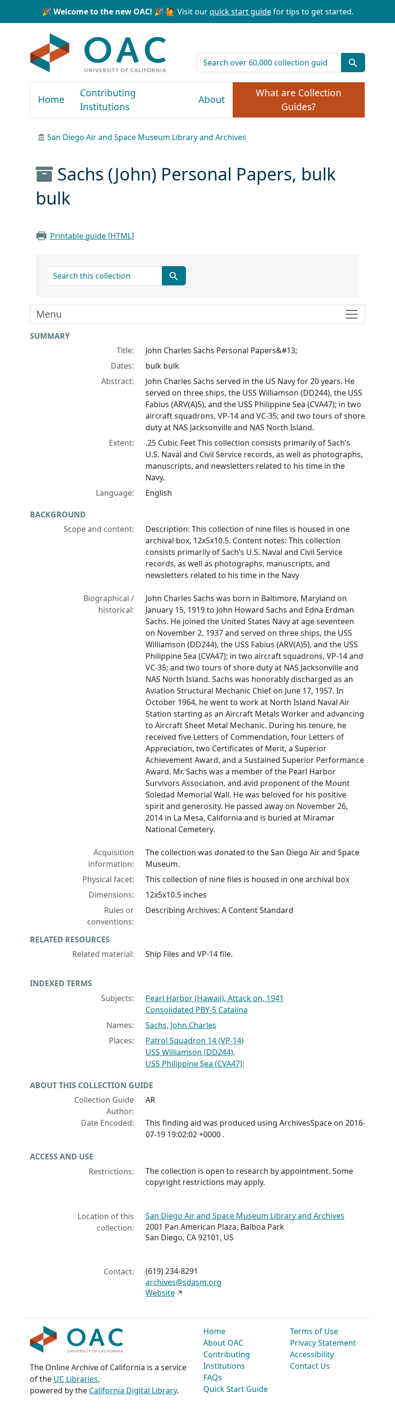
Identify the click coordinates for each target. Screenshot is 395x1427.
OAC (98, 53)
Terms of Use (314, 1331)
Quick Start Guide (235, 1389)
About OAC (223, 1342)
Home (51, 99)
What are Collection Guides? (299, 100)
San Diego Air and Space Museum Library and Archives (146, 137)
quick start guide (240, 11)
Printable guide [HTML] (92, 236)
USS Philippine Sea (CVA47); (194, 1063)
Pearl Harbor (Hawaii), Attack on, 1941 (214, 998)
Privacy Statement (323, 1342)
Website (160, 1292)
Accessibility (312, 1354)
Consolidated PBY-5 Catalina (196, 1009)
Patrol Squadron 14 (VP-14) (194, 1040)
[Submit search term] (353, 62)
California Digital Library (133, 1390)
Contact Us (310, 1366)
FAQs (212, 1377)
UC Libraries (75, 1379)
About (211, 99)
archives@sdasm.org (183, 1282)
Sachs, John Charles (180, 1025)
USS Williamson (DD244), (190, 1052)
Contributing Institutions (108, 100)
